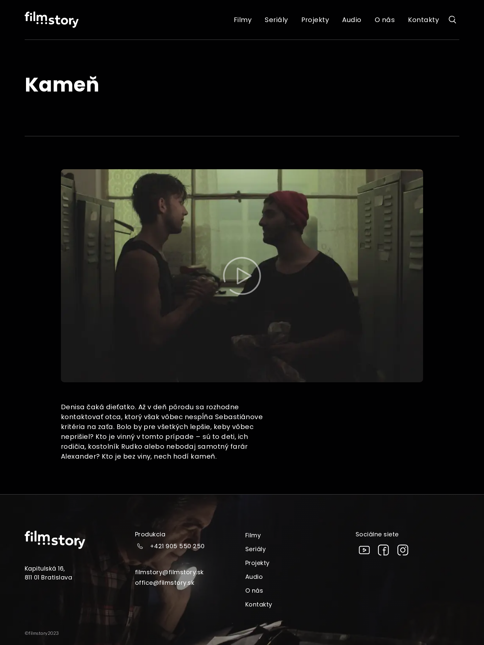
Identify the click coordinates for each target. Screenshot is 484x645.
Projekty (257, 563)
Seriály (255, 549)
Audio (254, 577)
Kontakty (258, 604)
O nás (254, 590)
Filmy (253, 535)
